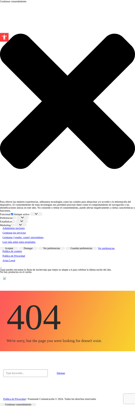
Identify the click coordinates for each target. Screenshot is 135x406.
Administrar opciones (13, 228)
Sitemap (61, 373)
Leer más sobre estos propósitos (18, 242)
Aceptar (9, 248)
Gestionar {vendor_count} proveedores (22, 237)
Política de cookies (12, 251)
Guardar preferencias (81, 248)
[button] (4, 37)
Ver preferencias (51, 248)
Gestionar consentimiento (18, 404)
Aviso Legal (8, 260)
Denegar (28, 248)
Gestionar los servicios (14, 232)
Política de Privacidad (13, 255)
